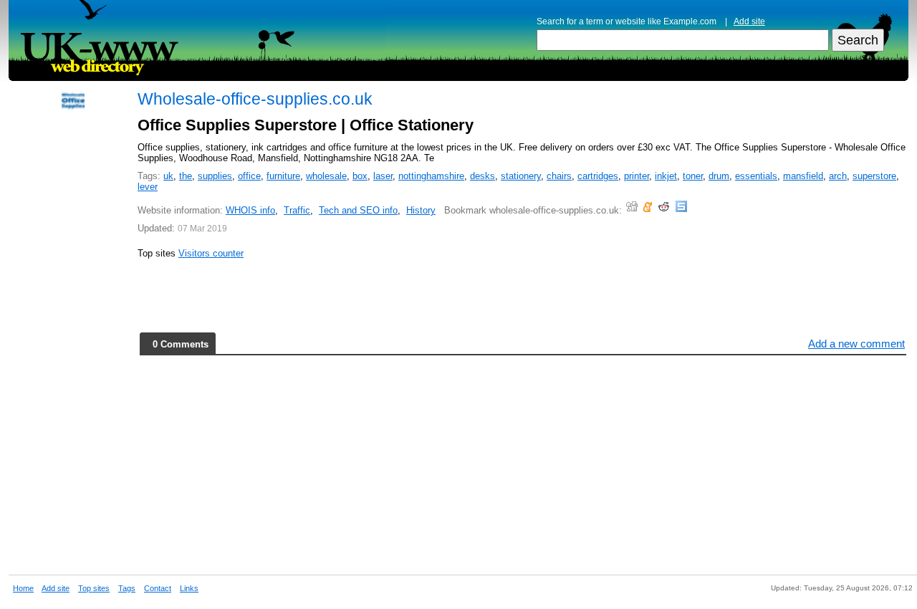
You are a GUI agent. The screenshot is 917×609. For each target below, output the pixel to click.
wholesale (326, 176)
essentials (756, 176)
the (185, 176)
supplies (215, 176)
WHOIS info (250, 210)
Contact (157, 588)
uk (168, 176)
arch (838, 176)
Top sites (94, 588)
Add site (749, 21)
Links (189, 588)
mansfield (803, 176)
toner (693, 176)
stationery (521, 176)
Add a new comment (856, 343)
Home (23, 588)
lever (148, 186)
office (249, 176)
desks (482, 176)
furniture (283, 176)
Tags (126, 588)
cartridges (597, 176)
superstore (874, 176)
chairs (559, 176)
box (360, 176)
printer (636, 176)
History (421, 210)
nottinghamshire (431, 176)
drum (719, 176)
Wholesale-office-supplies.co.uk (255, 99)
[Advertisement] (73, 338)
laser (383, 176)
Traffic (297, 210)
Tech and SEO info (358, 210)
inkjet (666, 176)
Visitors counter (211, 253)
